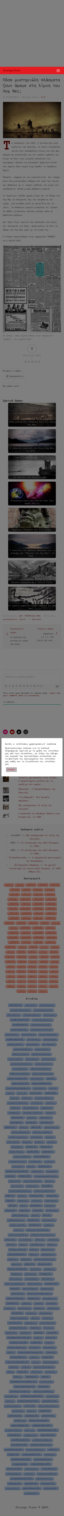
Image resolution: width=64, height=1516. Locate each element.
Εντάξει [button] (11, 770)
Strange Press (11, 70)
